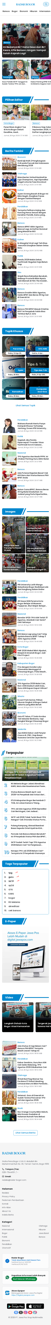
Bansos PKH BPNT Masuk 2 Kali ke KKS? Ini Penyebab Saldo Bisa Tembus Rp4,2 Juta (33, 311)
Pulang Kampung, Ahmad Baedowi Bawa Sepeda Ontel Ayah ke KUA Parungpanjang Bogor (27, 828)
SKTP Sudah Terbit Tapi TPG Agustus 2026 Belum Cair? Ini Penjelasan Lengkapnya (28, 845)
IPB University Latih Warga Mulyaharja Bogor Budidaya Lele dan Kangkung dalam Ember (33, 587)
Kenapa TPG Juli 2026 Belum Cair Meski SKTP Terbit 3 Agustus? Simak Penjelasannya (24, 775)
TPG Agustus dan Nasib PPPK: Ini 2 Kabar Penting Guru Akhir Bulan (33, 457)
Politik (20, 256)
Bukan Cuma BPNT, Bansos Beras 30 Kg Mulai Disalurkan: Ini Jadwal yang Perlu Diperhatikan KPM (33, 493)
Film (19, 272)
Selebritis (22, 729)
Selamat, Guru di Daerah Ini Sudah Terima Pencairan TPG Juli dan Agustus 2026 (31, 1097)
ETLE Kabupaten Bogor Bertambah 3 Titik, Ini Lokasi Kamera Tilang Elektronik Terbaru (28, 803)
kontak (5, 1204)
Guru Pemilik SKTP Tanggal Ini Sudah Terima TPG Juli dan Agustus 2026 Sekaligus (14, 84)
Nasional (22, 453)
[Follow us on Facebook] (16, 1312)
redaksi (5, 1193)
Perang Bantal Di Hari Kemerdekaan (36, 549)
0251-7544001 (8, 1172)
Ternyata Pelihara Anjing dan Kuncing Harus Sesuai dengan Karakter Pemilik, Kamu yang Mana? (32, 214)
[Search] (46, 4)
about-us (6, 1211)
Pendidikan (23, 206)
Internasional (8, 1229)
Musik (20, 1108)
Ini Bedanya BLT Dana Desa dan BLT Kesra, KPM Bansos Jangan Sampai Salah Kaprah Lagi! (24, 50)
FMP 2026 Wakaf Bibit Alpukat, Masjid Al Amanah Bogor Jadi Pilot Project (32, 653)
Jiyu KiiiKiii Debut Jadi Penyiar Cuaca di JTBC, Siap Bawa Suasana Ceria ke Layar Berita (32, 735)
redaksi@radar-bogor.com (14, 1180)
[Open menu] (4, 4)
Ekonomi (22, 157)
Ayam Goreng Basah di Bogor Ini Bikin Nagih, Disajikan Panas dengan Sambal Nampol (33, 196)
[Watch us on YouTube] (30, 1312)
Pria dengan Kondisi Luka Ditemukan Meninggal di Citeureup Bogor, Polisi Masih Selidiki (32, 670)
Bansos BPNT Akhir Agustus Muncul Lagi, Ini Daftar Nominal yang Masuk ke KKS (32, 229)
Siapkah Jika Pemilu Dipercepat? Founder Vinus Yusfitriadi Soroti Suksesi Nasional (31, 443)
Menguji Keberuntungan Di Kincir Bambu (36, 569)
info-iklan (6, 1207)
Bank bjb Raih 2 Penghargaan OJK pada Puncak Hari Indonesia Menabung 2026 (33, 163)
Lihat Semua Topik (25, 405)
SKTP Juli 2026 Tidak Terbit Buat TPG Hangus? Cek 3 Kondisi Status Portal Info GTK (28, 820)
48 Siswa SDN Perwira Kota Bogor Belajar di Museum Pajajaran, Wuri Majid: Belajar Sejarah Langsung (32, 604)
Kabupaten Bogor (26, 663)
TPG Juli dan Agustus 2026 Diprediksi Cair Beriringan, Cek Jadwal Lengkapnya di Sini (28, 811)
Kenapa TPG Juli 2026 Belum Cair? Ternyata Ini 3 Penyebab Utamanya (28, 852)
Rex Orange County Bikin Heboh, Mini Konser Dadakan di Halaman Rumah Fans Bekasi (33, 1114)
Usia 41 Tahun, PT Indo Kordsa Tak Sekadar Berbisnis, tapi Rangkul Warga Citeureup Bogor (33, 718)
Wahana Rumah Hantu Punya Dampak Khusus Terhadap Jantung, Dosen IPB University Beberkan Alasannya (32, 427)
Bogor (4, 1233)
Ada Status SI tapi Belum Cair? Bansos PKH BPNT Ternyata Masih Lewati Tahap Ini (32, 1048)
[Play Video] (17, 1011)
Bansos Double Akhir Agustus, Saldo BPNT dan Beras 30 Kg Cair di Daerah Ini (33, 295)
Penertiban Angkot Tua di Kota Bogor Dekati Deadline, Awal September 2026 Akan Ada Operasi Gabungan (15, 132)
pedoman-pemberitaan (13, 1200)
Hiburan (42, 1229)
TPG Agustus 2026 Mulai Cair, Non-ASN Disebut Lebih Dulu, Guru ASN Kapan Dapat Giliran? (33, 685)
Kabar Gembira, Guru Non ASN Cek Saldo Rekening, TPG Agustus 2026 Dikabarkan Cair (32, 1064)
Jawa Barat (44, 1233)
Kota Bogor (23, 647)
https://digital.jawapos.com (23, 1295)
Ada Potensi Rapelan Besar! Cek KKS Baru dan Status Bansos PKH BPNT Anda (33, 475)
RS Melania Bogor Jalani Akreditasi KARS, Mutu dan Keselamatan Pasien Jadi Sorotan (28, 786)
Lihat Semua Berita (25, 1132)
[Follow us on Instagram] (25, 1312)
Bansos (21, 223)
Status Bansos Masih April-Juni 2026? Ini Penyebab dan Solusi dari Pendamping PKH (27, 794)
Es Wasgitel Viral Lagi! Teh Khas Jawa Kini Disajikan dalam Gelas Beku (33, 245)
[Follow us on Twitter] (21, 1312)
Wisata (21, 696)
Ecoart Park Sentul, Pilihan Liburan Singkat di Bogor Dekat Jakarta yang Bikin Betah (32, 702)
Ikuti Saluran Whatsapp (24, 1279)
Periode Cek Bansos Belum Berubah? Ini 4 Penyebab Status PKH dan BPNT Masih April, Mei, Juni (28, 836)
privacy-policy (8, 1196)
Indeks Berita (8, 1214)
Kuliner (21, 190)
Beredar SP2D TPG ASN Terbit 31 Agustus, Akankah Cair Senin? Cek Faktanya (33, 620)
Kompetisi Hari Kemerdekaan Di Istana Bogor (35, 530)
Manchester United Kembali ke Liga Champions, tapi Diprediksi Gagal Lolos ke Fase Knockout (33, 179)
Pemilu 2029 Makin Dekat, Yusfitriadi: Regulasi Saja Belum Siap (33, 262)
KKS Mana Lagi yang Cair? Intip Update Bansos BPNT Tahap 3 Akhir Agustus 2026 (32, 636)
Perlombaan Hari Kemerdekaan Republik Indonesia (13, 569)
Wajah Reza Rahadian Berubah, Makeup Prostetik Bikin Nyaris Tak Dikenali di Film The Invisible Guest (33, 279)
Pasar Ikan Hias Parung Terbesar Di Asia (12, 548)
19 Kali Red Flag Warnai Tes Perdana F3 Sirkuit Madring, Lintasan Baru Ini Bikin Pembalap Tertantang (33, 1082)
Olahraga (22, 173)
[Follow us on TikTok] (35, 1312)
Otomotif (6, 1248)
